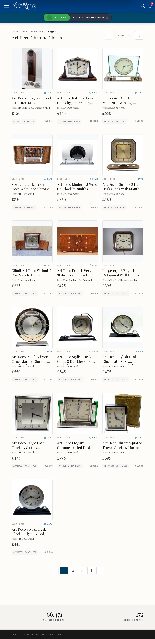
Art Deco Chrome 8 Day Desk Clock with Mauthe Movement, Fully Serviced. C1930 (121, 191)
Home (15, 31)
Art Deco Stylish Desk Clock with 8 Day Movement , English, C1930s (119, 363)
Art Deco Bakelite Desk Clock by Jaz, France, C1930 (75, 103)
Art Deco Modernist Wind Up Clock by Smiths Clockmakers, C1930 (77, 189)
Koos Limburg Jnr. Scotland (77, 280)
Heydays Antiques (27, 280)
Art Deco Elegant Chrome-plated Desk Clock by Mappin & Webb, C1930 (74, 450)
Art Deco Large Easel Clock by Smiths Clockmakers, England (30, 447)
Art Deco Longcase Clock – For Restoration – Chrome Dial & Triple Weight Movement (32, 105)
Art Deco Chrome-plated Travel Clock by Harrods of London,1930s (122, 447)
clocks (48, 121)
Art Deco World (71, 107)
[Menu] (6, 6)
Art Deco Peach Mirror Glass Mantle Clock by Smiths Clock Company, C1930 (30, 363)
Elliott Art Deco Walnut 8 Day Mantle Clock (31, 272)
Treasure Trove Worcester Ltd (34, 107)
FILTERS (57, 17)
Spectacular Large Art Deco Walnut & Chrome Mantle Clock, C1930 (31, 189)
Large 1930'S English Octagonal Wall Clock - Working (121, 275)
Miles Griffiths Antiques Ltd (123, 280)
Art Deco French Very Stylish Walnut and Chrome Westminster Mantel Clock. (74, 277)
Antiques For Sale (33, 31)
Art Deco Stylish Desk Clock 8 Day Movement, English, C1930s (76, 361)
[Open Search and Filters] (143, 6)
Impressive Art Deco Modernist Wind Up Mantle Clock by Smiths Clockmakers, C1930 (121, 105)
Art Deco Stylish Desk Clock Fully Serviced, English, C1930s (29, 534)
